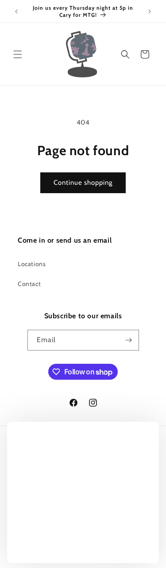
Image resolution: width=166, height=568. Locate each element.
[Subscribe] (129, 340)
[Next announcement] (149, 11)
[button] (17, 54)
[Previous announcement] (16, 11)
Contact (29, 284)
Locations (32, 264)
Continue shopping (83, 183)
